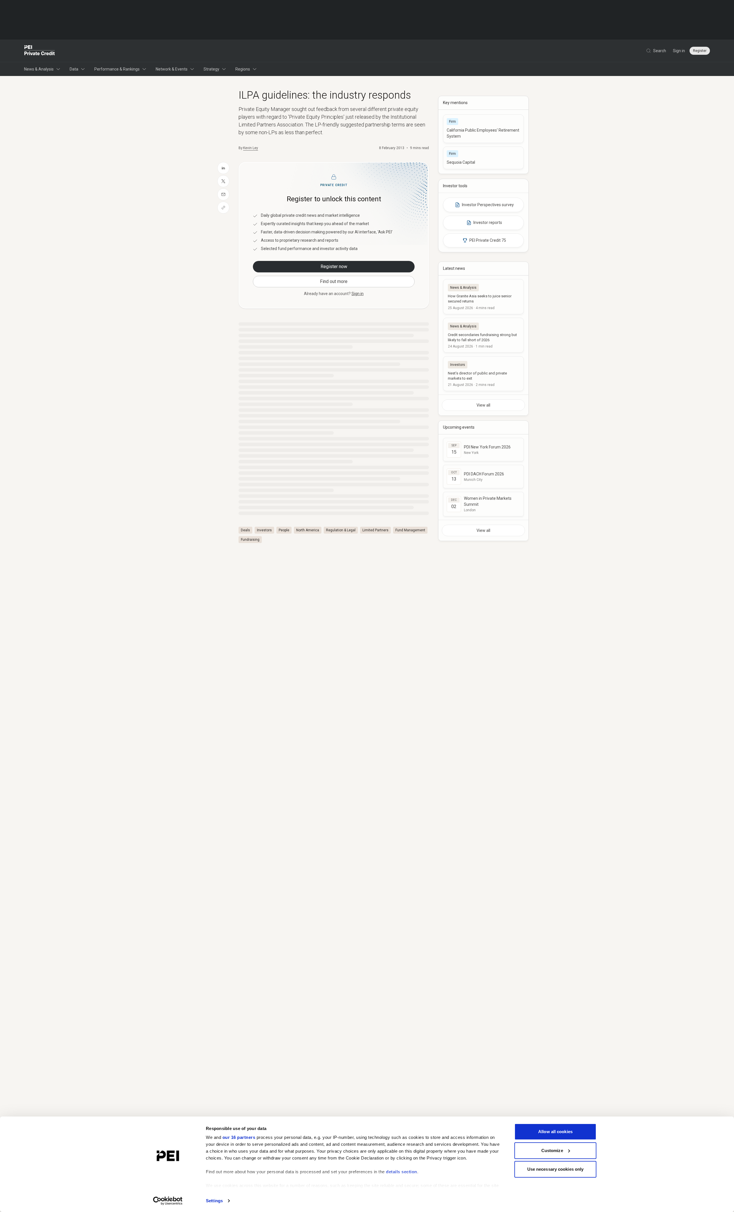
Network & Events (172, 69)
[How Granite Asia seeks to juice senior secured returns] (483, 296)
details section (401, 1171)
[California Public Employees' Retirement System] (483, 129)
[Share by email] (223, 194)
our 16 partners (238, 1137)
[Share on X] (223, 181)
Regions (242, 69)
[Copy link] (223, 208)
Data (74, 69)
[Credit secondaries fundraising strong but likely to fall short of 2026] (483, 335)
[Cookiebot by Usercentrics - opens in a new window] (168, 1201)
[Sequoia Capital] (483, 158)
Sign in (679, 50)
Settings (214, 1200)
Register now (334, 266)
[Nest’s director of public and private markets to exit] (483, 373)
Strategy (211, 69)
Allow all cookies (555, 1131)
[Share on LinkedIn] (223, 168)
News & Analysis (39, 69)
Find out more (334, 281)
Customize (552, 1150)
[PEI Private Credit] (39, 50)
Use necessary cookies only (555, 1169)
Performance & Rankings (117, 69)
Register (699, 51)
